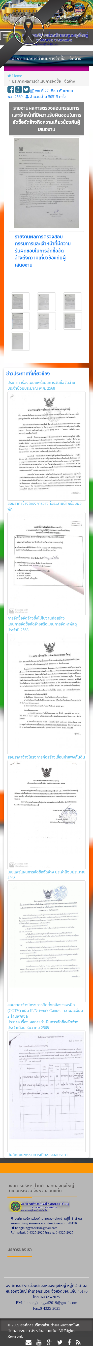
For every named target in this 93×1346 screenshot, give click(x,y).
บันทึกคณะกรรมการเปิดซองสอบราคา (37, 1154)
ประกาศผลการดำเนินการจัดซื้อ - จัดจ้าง (43, 81)
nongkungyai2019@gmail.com (53, 1302)
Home (17, 75)
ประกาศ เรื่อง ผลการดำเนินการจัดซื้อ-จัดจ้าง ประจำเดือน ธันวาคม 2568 (42, 1024)
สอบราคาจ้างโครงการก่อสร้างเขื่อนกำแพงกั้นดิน (46, 757)
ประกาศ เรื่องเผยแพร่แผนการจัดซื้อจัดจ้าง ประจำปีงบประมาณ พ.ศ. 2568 (41, 385)
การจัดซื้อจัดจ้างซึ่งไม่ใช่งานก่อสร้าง (36, 618)
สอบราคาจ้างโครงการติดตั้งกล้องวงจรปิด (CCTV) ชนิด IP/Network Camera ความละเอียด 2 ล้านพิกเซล (45, 1010)
